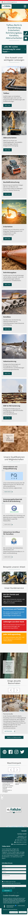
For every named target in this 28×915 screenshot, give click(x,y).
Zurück (3, 578)
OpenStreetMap (20, 826)
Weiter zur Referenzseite (14, 737)
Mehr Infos (7, 105)
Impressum (5, 909)
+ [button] (2, 796)
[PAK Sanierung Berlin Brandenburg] (14, 403)
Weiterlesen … (9, 731)
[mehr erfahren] (16, 902)
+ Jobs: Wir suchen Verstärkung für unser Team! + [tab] (12, 49)
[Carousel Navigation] (14, 690)
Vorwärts (24, 578)
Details (12, 905)
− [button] (2, 798)
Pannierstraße (8, 714)
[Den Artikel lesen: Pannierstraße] (15, 711)
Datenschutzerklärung (12, 909)
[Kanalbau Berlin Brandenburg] (14, 314)
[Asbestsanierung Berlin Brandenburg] (14, 358)
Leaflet (8, 826)
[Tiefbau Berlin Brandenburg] (6, 7)
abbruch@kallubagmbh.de (10, 2)
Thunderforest (13, 826)
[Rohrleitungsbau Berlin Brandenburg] (14, 269)
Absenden (7, 890)
